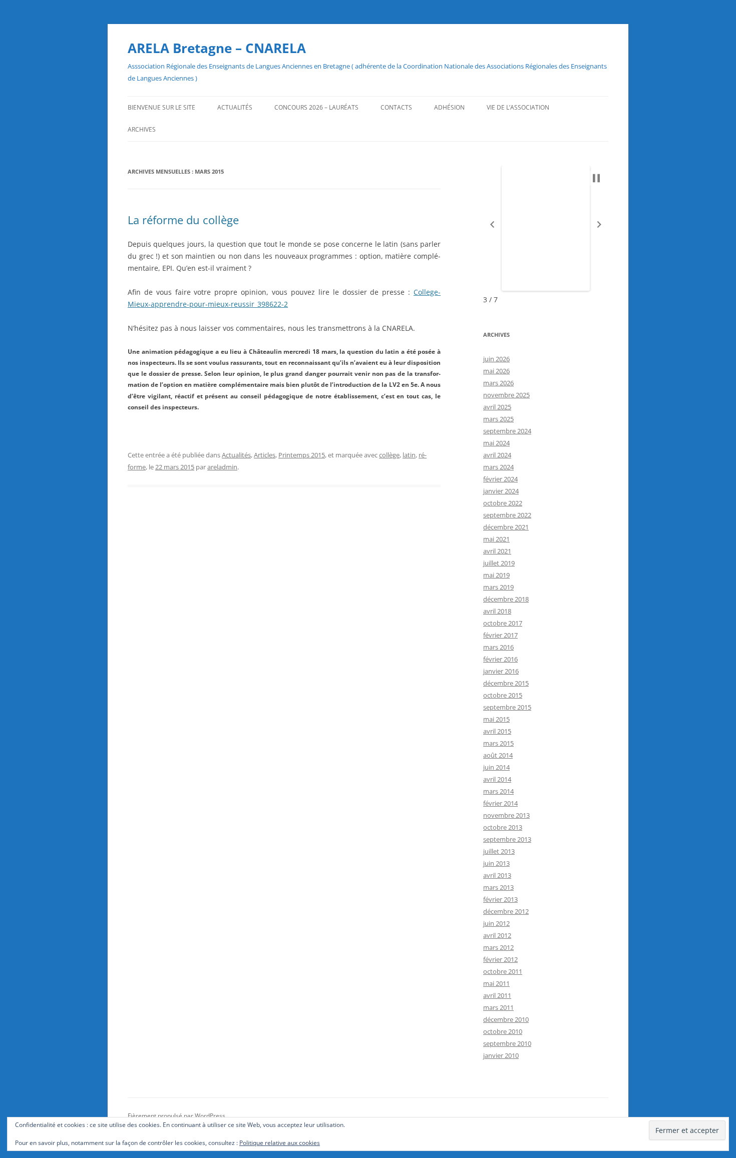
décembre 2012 (506, 911)
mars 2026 (498, 382)
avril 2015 (497, 731)
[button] (492, 224)
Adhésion (449, 107)
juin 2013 (496, 863)
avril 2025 (497, 406)
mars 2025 (498, 418)
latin (409, 454)
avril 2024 (497, 454)
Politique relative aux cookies (279, 1142)
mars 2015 (498, 743)
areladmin (222, 466)
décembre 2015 (506, 683)
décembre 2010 (506, 1019)
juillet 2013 (499, 851)
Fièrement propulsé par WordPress (176, 1115)
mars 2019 (498, 587)
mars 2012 (498, 947)
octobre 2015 (502, 695)
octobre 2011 (502, 971)
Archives (142, 129)
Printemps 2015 (301, 454)
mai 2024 (496, 442)
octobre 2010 (502, 1031)
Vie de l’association (518, 107)
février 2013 (500, 899)
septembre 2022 (507, 514)
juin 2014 (496, 767)
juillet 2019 (499, 562)
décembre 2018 (506, 599)
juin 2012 (496, 923)
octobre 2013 (502, 827)
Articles (264, 454)
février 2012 (500, 959)
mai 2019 (496, 575)
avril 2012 (497, 935)
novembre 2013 (506, 815)
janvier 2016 (501, 671)
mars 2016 (498, 647)
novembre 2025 (506, 394)
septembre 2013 (507, 839)
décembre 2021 (506, 526)
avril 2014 (497, 779)
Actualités (234, 107)
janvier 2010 (501, 1055)
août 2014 (498, 755)
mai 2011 (496, 983)
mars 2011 (498, 1007)
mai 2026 (496, 370)
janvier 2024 (501, 490)
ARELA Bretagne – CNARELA (217, 48)
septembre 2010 (507, 1043)
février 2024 (500, 478)
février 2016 (500, 659)
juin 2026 (496, 358)
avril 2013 (497, 875)
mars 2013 (498, 887)
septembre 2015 (507, 707)
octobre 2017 (502, 623)
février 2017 (500, 635)
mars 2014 (498, 791)
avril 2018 (497, 611)
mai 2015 (496, 719)
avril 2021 (497, 550)
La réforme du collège (183, 219)
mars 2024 (498, 466)
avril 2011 (497, 995)
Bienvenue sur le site (161, 107)
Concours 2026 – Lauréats (316, 107)
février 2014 (500, 803)
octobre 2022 (502, 502)
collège (389, 454)
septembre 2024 (507, 430)
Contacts (396, 107)
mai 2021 (496, 538)
